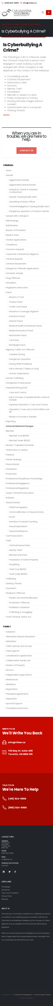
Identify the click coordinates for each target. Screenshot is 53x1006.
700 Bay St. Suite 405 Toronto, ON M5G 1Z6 (20, 752)
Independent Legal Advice (19, 674)
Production (11, 473)
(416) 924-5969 (17, 798)
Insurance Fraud (17, 316)
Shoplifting (14, 564)
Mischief (10, 430)
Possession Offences (19, 602)
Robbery (10, 497)
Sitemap (5, 899)
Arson (8, 170)
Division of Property (15, 665)
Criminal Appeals (14, 258)
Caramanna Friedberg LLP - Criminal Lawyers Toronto (33, 995)
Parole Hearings (13, 459)
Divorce (10, 670)
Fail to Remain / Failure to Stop (24, 368)
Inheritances (12, 679)
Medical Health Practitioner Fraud (25, 325)
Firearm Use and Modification (23, 597)
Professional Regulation (17, 488)
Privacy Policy (7, 896)
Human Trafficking (14, 378)
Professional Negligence (18, 483)
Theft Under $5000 (18, 574)
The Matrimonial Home (17, 708)
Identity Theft (15, 550)
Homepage (6, 887)
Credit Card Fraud (18, 306)
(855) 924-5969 (17, 807)
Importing (10, 421)
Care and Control (17, 392)
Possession (11, 469)
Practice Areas (13, 24)
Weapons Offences (15, 593)
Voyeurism (11, 588)
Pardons (10, 454)
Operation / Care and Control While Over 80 (29, 410)
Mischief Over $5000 (19, 435)
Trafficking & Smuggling (20, 612)
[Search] (43, 12)
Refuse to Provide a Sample (22, 416)
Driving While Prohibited (20, 363)
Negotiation (12, 689)
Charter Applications (16, 239)
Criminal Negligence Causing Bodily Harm (29, 206)
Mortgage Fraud (17, 344)
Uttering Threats (14, 583)
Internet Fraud (16, 321)
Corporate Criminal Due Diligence (22, 254)
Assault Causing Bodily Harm (23, 196)
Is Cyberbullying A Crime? (13, 28)
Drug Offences (13, 278)
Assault (9, 175)
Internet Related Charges (31, 24)
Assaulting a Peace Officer (22, 201)
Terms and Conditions (10, 893)
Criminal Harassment (16, 263)
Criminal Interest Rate (19, 545)
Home (3, 24)
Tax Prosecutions (14, 535)
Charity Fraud (15, 301)
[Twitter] (9, 872)
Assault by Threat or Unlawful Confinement (23, 191)
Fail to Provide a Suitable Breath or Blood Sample (29, 398)
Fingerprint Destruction (17, 287)
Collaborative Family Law (18, 660)
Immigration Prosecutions (18, 382)
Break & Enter (12, 235)
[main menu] (48, 12)
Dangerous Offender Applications (22, 268)
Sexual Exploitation (18, 526)
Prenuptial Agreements (17, 693)
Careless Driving (17, 354)
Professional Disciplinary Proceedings (24, 478)
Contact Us (26, 150)
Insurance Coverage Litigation (24, 311)
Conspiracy (11, 244)
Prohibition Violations (19, 607)
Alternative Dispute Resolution (20, 636)
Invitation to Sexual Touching (23, 521)
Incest (12, 516)
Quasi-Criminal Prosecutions (20, 492)
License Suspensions (19, 373)
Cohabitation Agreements (19, 655)
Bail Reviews (12, 225)
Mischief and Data (18, 554)
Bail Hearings (12, 220)
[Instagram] (4, 872)
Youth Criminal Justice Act (18, 616)
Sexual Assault (13, 502)
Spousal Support (14, 703)
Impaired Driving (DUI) (16, 387)
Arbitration (11, 641)
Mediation (11, 684)
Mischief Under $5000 (19, 440)
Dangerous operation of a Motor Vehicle (29, 211)
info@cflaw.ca (16, 742)
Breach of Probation (16, 230)
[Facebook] (15, 872)
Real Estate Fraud (17, 335)
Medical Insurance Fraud (21, 330)
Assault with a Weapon (17, 215)
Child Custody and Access (19, 646)
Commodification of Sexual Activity (26, 512)
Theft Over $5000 (17, 569)
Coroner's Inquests (15, 249)
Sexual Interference (18, 531)
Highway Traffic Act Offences (20, 349)
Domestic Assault (14, 273)
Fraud (8, 292)
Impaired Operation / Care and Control (28, 404)
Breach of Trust (16, 297)
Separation (11, 698)
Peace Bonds (12, 464)
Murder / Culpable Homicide (20, 445)
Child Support (12, 650)
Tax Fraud (14, 340)
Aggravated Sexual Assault (22, 184)
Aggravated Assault (19, 179)
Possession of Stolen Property (23, 559)
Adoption (10, 631)
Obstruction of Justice (17, 449)
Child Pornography (18, 507)
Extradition (11, 282)
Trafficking (11, 578)
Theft (8, 540)
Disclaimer (6, 890)
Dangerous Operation (20, 359)
